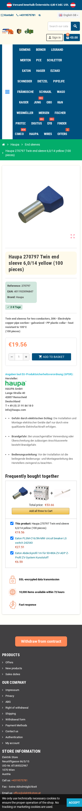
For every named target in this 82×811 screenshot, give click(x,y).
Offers (9, 662)
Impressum (12, 690)
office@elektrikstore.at (27, 793)
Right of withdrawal (16, 707)
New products (13, 668)
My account (12, 743)
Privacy (9, 695)
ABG (8, 701)
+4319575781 (19, 780)
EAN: (10, 291)
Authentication (14, 737)
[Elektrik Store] (17, 31)
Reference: (14, 285)
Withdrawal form (15, 719)
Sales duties (12, 674)
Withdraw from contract (41, 641)
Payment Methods (16, 725)
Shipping (10, 713)
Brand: (11, 297)
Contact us (11, 731)
